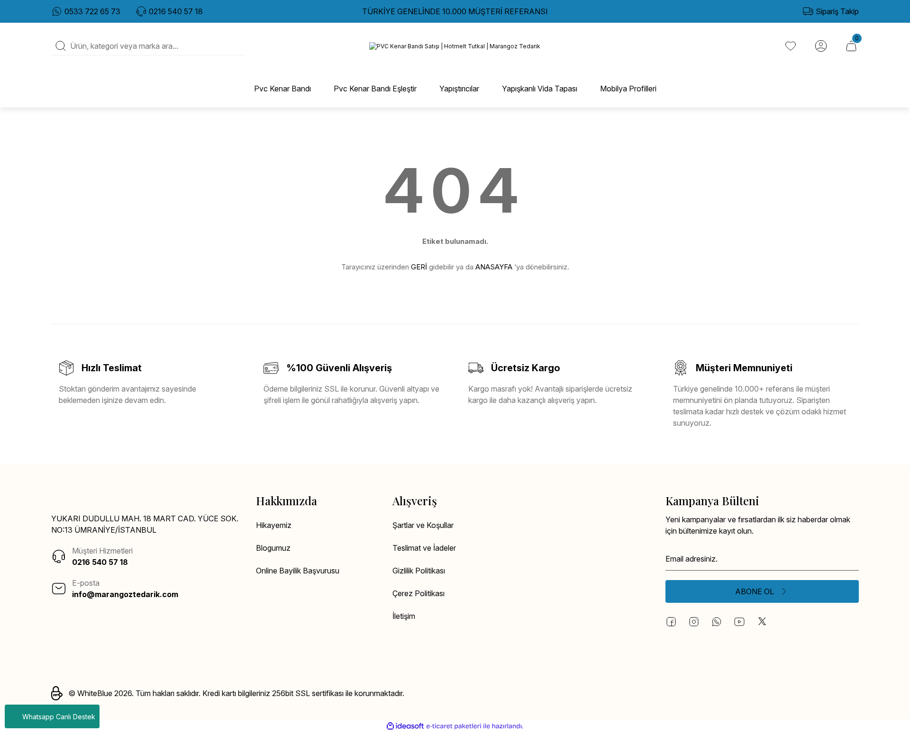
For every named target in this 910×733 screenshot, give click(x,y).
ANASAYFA (493, 266)
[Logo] (454, 46)
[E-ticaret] (454, 726)
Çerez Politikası (418, 593)
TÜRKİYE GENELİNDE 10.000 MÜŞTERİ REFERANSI (455, 11)
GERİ (419, 266)
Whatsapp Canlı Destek (58, 717)
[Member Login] (820, 46)
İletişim (403, 616)
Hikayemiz (273, 525)
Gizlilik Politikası (418, 570)
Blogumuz (273, 548)
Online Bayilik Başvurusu (297, 570)
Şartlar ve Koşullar (423, 525)
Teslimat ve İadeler (424, 548)
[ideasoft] (405, 726)
